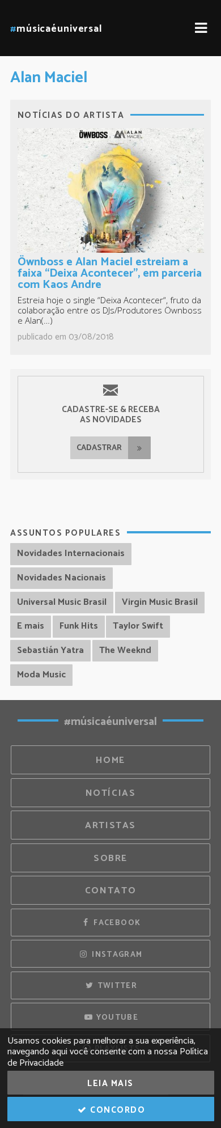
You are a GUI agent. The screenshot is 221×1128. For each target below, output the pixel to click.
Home (110, 760)
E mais (30, 626)
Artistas (110, 825)
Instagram (116, 954)
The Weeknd (125, 650)
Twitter (116, 985)
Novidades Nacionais (61, 578)
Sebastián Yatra (50, 650)
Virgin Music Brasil (160, 602)
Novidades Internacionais (71, 553)
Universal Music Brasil (62, 602)
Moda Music (41, 674)
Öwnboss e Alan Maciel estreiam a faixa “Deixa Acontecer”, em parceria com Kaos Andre (110, 273)
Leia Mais (110, 1083)
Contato (110, 890)
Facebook (116, 923)
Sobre (111, 858)
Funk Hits (79, 626)
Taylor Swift (138, 626)
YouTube (116, 1017)
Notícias (111, 793)
